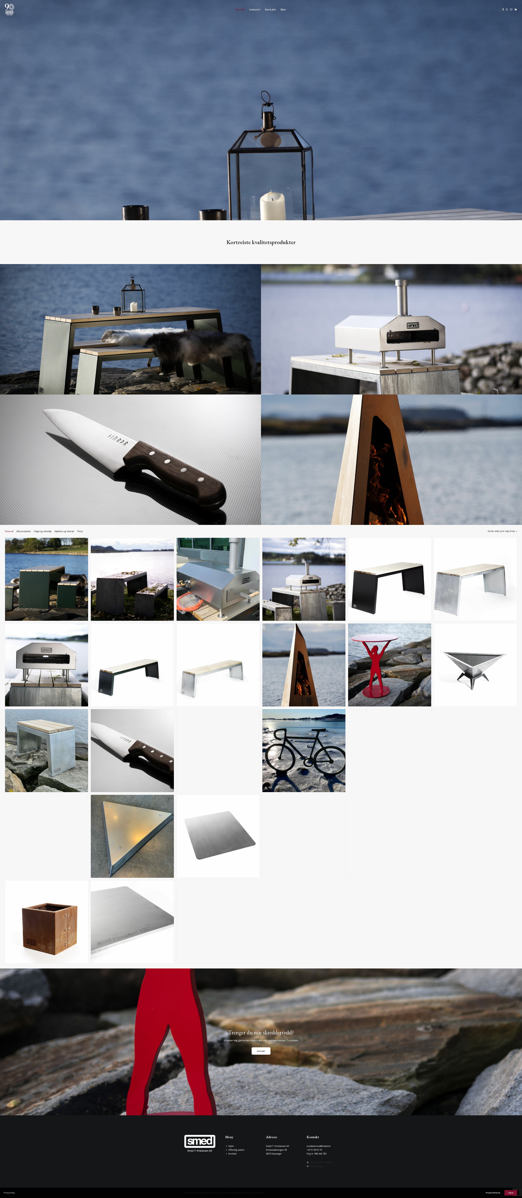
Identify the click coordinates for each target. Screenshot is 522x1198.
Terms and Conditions (321, 1162)
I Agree (510, 1193)
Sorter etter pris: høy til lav (501, 531)
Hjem (231, 1146)
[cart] (515, 9)
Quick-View (85, 541)
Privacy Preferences (493, 1193)
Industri (254, 9)
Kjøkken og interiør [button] (64, 531)
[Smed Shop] (9, 9)
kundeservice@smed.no (319, 1146)
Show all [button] (9, 531)
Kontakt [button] (261, 1051)
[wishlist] (511, 9)
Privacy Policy (317, 1166)
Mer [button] (283, 9)
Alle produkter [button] (23, 531)
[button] (503, 9)
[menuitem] (240, 9)
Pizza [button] (80, 531)
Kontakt (270, 9)
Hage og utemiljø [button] (43, 531)
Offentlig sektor (236, 1149)
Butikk (240, 9)
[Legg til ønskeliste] (85, 545)
